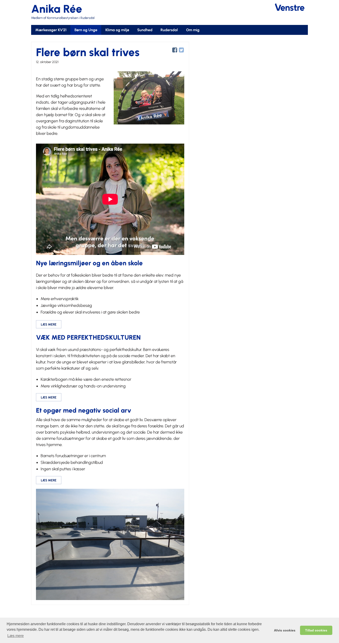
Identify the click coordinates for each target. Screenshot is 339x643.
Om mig (192, 30)
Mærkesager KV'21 (50, 30)
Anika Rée (56, 8)
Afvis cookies (284, 630)
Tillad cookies (316, 630)
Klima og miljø (117, 30)
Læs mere (15, 636)
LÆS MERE (48, 324)
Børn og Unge (85, 30)
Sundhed (144, 30)
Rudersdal (169, 30)
